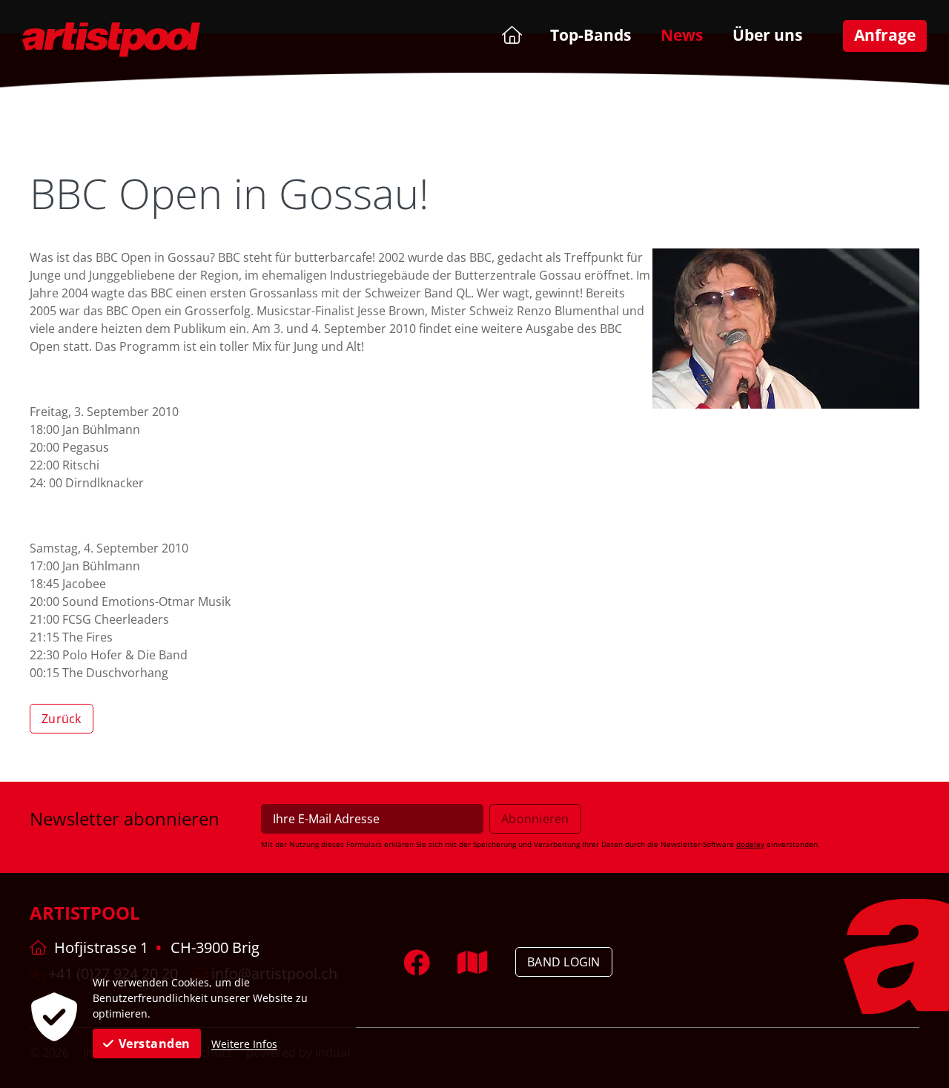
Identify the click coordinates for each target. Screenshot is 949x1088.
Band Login (564, 962)
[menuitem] (510, 34)
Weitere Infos (244, 1044)
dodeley (750, 844)
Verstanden (155, 1043)
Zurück (62, 719)
